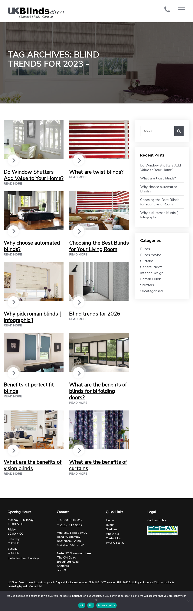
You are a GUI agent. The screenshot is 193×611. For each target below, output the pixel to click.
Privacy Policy (115, 543)
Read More (13, 184)
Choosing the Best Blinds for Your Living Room (99, 246)
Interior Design (151, 273)
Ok (81, 605)
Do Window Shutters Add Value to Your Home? (34, 175)
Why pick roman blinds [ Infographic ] (32, 317)
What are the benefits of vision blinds (33, 465)
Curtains (146, 261)
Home (110, 520)
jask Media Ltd (32, 586)
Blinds (145, 249)
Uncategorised (151, 291)
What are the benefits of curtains (98, 465)
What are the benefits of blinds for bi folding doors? (98, 391)
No (91, 605)
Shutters (147, 285)
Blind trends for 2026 (94, 314)
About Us (112, 534)
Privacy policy (106, 605)
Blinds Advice (150, 255)
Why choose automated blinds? (32, 246)
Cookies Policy (157, 520)
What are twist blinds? (96, 172)
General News (151, 267)
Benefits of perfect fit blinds (29, 387)
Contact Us (113, 538)
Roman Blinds (151, 279)
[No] (188, 601)
